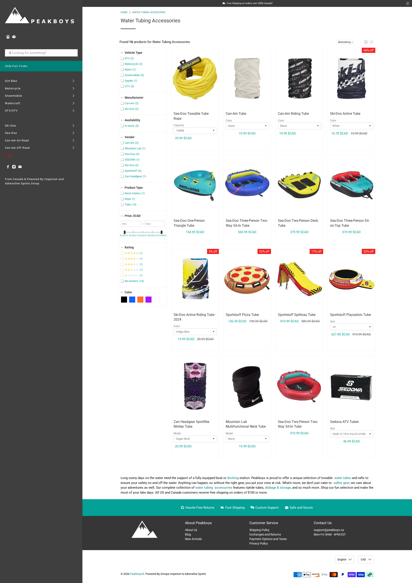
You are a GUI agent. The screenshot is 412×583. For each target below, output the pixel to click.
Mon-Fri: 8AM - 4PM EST (330, 534)
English (342, 559)
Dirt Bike (11, 81)
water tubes (342, 478)
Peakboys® (137, 573)
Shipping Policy (259, 530)
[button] (366, 42)
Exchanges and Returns (265, 534)
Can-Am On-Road (17, 140)
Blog (188, 534)
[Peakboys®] (39, 15)
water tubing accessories (213, 488)
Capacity (179, 125)
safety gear (341, 483)
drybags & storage (278, 488)
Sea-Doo (11, 133)
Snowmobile (13, 95)
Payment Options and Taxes (268, 539)
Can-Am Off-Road (17, 147)
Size (332, 321)
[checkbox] (124, 299)
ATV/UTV (11, 110)
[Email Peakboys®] (20, 167)
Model (177, 433)
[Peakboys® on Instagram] (14, 167)
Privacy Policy (258, 543)
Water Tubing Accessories (148, 12)
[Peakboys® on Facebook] (8, 167)
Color (229, 120)
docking (233, 478)
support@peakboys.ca (329, 530)
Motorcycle (13, 88)
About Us (191, 530)
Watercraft (12, 103)
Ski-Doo (10, 125)
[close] (408, 3)
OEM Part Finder (16, 66)
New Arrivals (193, 539)
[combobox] (41, 53)
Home (124, 12)
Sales (9, 155)
